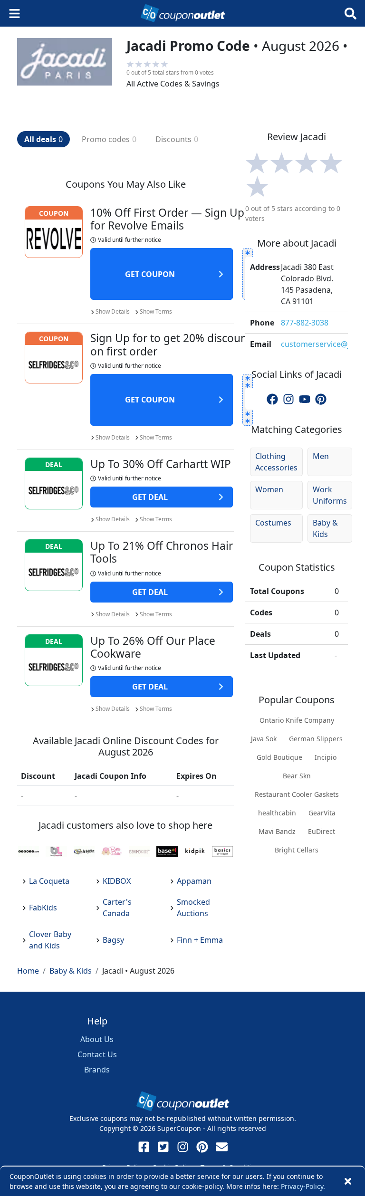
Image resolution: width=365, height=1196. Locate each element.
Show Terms (156, 311)
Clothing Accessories (276, 462)
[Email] (222, 1147)
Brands (97, 1069)
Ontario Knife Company (296, 720)
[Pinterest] (202, 1147)
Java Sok (264, 738)
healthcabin (277, 812)
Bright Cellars (296, 849)
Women (269, 489)
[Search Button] (350, 13)
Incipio (325, 757)
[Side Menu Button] (14, 13)
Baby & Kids (325, 528)
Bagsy (113, 940)
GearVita (322, 812)
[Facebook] (144, 1147)
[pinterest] (321, 398)
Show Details (113, 311)
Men (321, 456)
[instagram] (288, 398)
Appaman (194, 881)
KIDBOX (117, 881)
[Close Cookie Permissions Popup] (347, 1181)
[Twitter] (163, 1147)
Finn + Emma (200, 940)
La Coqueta (49, 881)
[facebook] (272, 398)
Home (28, 971)
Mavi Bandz (277, 831)
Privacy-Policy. (303, 1186)
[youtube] (304, 398)
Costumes (273, 522)
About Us (97, 1039)
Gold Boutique (279, 757)
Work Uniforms (330, 495)
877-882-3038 (304, 322)
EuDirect (321, 831)
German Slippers (316, 738)
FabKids (43, 907)
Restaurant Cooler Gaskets (297, 794)
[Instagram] (183, 1147)
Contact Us (97, 1054)
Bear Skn (297, 775)
